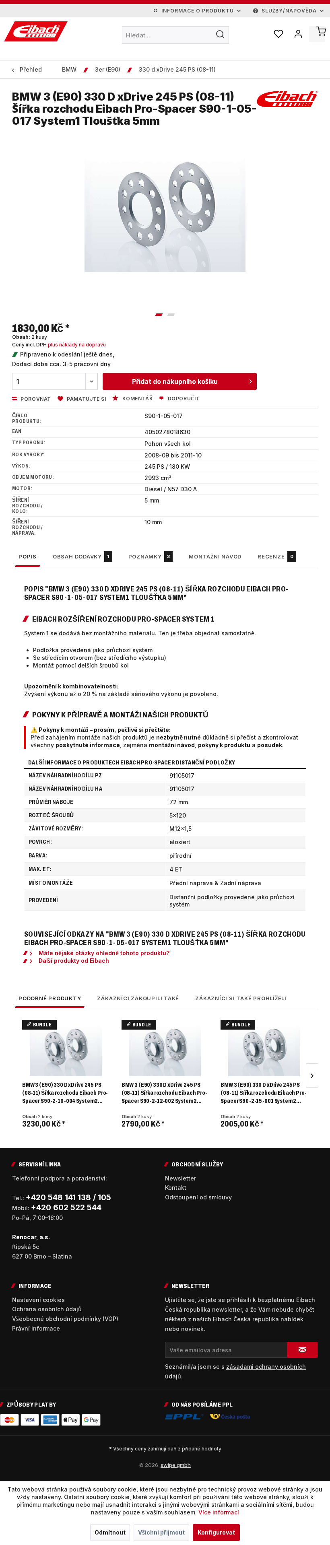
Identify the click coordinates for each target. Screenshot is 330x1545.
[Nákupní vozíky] (317, 34)
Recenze (275, 556)
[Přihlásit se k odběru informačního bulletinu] (302, 1350)
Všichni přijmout (161, 1532)
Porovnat (35, 399)
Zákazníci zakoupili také (138, 998)
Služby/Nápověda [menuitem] (289, 11)
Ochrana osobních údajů (47, 1309)
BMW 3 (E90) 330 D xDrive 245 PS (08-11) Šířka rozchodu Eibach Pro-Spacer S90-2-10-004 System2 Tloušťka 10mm (64, 1093)
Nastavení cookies (38, 1299)
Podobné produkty (50, 998)
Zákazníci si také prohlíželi (241, 998)
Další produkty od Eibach (74, 960)
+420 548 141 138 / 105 (68, 1197)
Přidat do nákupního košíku (175, 381)
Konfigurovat (216, 1532)
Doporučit (183, 399)
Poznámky (149, 556)
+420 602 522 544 (66, 1207)
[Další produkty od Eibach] (287, 105)
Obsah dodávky (81, 556)
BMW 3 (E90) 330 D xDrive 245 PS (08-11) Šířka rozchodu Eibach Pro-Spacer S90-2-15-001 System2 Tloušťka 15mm (263, 1093)
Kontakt (175, 1187)
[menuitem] (175, 35)
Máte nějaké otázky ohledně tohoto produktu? (104, 953)
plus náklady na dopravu (77, 345)
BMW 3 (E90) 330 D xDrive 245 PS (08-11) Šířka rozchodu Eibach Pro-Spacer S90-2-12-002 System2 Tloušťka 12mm (164, 1093)
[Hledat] (220, 34)
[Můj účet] (297, 34)
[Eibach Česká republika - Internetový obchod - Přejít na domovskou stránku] (36, 31)
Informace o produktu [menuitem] (197, 11)
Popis (28, 556)
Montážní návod (215, 556)
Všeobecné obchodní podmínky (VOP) (65, 1318)
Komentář (137, 399)
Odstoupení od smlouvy (198, 1197)
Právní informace (36, 1328)
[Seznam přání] (278, 34)
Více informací (218, 1512)
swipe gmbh (176, 1465)
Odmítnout (110, 1532)
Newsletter (180, 1178)
